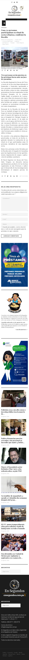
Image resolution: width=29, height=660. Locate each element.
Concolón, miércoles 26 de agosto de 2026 (13, 322)
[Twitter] (14, 2)
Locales (4, 27)
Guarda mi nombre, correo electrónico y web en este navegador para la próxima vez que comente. (13, 229)
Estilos (23, 654)
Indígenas (17, 41)
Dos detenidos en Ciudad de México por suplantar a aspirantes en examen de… (12, 556)
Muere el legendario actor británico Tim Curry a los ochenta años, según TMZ (11, 469)
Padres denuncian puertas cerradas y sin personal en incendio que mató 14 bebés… (13, 440)
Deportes (5, 654)
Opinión (18, 654)
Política (4, 652)
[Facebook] (12, 2)
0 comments (25, 176)
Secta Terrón (5, 44)
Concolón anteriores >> (22, 329)
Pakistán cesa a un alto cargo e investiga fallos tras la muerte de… (13, 412)
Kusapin (13, 42)
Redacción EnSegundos (7, 39)
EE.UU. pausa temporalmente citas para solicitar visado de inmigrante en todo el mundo (13, 526)
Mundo (20, 652)
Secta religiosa (20, 42)
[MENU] (4, 23)
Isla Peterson (5, 42)
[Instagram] (17, 2)
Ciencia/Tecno (11, 654)
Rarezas (5, 655)
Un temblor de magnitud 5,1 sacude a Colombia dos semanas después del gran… (14, 498)
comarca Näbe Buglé (7, 41)
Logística (10, 655)
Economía (10, 652)
